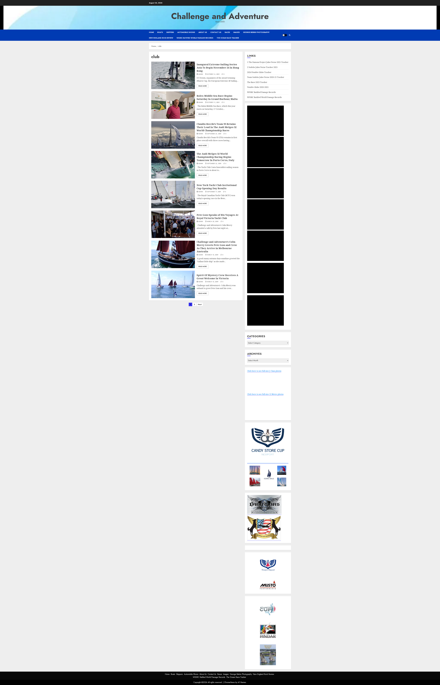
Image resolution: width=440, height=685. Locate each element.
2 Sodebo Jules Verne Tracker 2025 (262, 67)
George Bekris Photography (256, 32)
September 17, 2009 (214, 192)
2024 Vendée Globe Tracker (259, 72)
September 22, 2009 (214, 164)
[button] (289, 35)
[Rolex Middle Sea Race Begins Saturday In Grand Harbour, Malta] (173, 105)
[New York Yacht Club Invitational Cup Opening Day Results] (173, 194)
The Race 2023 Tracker (257, 82)
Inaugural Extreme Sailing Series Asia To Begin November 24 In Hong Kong (218, 67)
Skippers (170, 32)
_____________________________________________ (267, 462)
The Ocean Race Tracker (228, 38)
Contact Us (215, 32)
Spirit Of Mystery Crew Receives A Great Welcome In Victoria (217, 277)
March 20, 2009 (212, 222)
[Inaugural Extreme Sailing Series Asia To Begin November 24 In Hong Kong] (173, 75)
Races (227, 32)
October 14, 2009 (213, 74)
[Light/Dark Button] (284, 35)
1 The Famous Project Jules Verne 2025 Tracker (267, 62)
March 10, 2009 (212, 255)
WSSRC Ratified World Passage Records (195, 38)
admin (200, 74)
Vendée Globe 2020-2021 (258, 87)
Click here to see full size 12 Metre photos (265, 394)
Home (151, 32)
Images (236, 32)
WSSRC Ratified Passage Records (261, 92)
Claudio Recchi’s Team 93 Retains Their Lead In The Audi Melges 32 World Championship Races (216, 127)
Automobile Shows (186, 32)
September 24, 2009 (214, 134)
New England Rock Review (161, 38)
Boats (160, 32)
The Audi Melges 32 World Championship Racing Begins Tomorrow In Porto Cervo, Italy (215, 157)
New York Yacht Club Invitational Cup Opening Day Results (217, 187)
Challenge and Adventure (220, 16)
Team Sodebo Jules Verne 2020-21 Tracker (265, 77)
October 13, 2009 (213, 102)
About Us (202, 32)
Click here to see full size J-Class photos (264, 371)
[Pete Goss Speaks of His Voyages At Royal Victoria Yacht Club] (173, 224)
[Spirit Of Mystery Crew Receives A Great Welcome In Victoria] (173, 284)
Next (200, 304)
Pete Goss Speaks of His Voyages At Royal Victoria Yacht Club (217, 216)
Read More (202, 86)
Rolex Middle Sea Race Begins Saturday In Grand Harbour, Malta (217, 97)
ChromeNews (229, 682)
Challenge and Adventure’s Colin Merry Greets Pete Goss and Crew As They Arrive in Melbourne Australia (217, 246)
